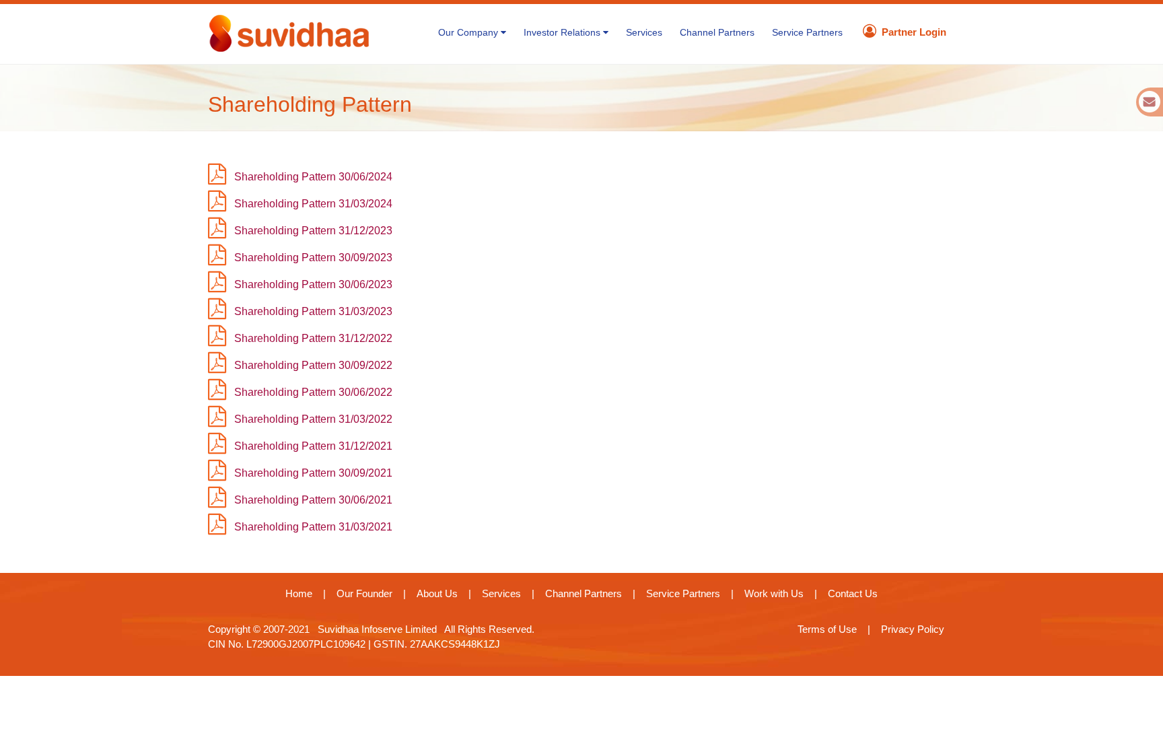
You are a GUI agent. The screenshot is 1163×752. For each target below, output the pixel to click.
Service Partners (807, 32)
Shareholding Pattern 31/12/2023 (313, 230)
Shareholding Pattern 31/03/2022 (313, 419)
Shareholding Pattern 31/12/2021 (313, 446)
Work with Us (774, 593)
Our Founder (364, 593)
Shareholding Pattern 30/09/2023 (313, 257)
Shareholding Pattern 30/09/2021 (313, 473)
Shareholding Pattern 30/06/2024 (313, 176)
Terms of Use (827, 629)
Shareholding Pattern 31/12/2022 (313, 338)
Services (644, 32)
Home (298, 593)
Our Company (469, 32)
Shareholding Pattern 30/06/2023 (313, 284)
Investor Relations (563, 32)
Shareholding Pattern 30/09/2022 (313, 365)
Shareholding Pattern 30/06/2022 (313, 392)
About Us (437, 593)
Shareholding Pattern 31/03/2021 (313, 527)
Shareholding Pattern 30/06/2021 (313, 500)
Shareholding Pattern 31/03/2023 (313, 311)
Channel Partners (717, 32)
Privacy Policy (912, 629)
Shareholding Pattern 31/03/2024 (313, 203)
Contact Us (853, 593)
